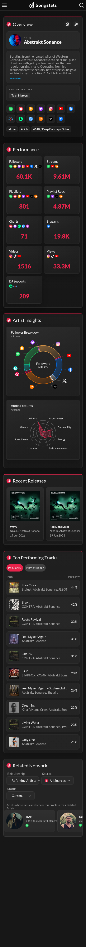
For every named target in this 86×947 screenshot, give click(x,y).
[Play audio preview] (14, 587)
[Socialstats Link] (67, 24)
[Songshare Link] (76, 24)
